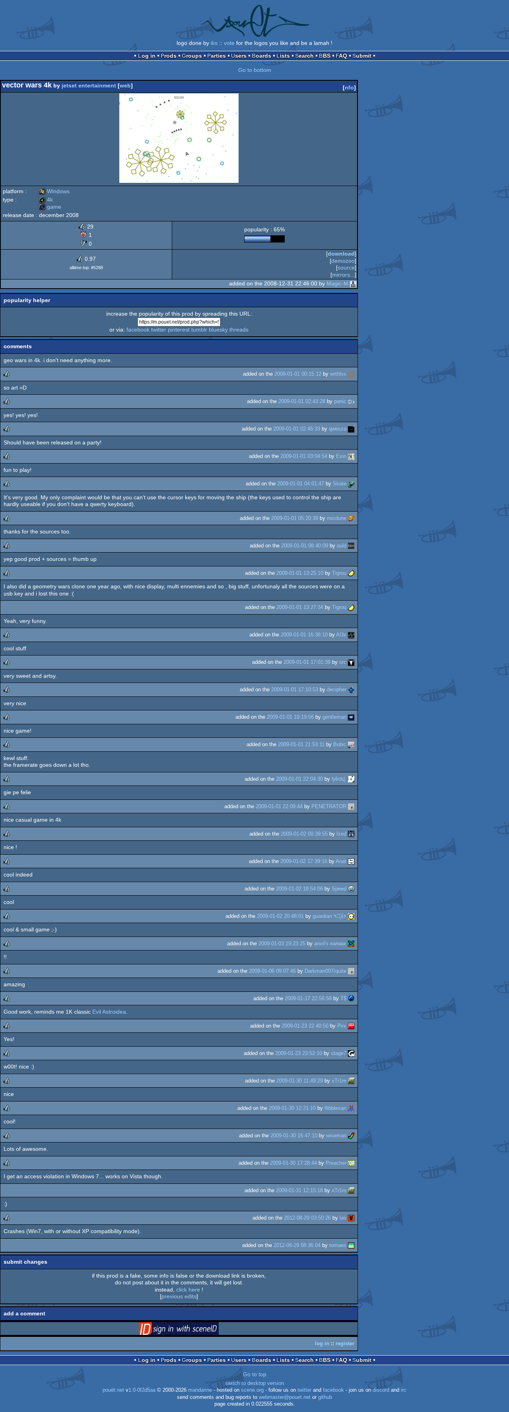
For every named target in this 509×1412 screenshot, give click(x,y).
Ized (341, 834)
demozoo (343, 261)
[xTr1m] (351, 1081)
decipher (336, 689)
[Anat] (351, 861)
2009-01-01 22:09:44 (279, 806)
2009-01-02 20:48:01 (280, 916)
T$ (343, 998)
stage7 (338, 1053)
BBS (324, 55)
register (345, 1343)
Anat (341, 861)
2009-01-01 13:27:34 (299, 607)
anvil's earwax (330, 944)
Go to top (254, 1374)
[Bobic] (351, 744)
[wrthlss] (351, 374)
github (325, 1397)
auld (341, 546)
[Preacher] (351, 1163)
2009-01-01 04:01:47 (300, 484)
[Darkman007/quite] (351, 971)
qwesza (337, 429)
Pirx (341, 1026)
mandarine (200, 1390)
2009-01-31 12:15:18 (299, 1190)
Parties (216, 55)
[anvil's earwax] (351, 944)
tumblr (199, 329)
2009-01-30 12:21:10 (292, 1108)
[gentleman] (351, 717)
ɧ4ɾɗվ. (339, 779)
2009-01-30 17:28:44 (293, 1163)
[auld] (351, 546)
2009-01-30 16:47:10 (293, 1136)
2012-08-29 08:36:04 (297, 1245)
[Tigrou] (351, 573)
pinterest (179, 329)
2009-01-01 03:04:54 (303, 456)
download (341, 253)
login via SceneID (191, 1330)
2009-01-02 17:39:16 (303, 861)
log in (322, 1343)
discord (381, 1390)
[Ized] (351, 834)
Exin (341, 456)
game (50, 207)
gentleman (334, 717)
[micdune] (351, 518)
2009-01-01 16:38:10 (304, 635)
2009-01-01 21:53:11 (301, 744)
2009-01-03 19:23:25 (281, 944)
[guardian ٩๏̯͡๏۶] (351, 916)
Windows (54, 191)
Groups (192, 55)
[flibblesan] (351, 1108)
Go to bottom (254, 70)
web (125, 85)
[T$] (351, 998)
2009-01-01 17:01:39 (307, 662)
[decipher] (351, 689)
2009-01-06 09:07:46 (272, 971)
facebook (138, 329)
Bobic (339, 744)
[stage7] (351, 1053)
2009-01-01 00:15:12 (297, 374)
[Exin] (351, 456)
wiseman (336, 1136)
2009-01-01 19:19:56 (290, 717)
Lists (283, 55)
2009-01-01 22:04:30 (299, 779)
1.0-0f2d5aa (141, 1390)
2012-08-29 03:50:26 (307, 1218)
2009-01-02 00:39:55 (304, 834)
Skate (339, 484)
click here (188, 1289)
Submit (361, 55)
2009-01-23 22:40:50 (305, 1026)
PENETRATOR (328, 806)
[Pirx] (351, 1026)
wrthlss (338, 374)
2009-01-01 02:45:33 (296, 429)
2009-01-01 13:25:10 (299, 573)
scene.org (252, 1390)
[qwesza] (351, 429)
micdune (336, 518)
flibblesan (335, 1108)
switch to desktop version (254, 1383)
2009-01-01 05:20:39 (294, 518)
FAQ (341, 55)
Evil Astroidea (109, 1012)
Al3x (341, 635)
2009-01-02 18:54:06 (299, 889)
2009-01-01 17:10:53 (294, 689)
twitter (158, 329)
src (342, 662)
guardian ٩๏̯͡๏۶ (329, 916)
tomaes (337, 1245)
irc (403, 1390)
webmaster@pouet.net (285, 1397)
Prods (169, 55)
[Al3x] (351, 635)
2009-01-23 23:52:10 (298, 1053)
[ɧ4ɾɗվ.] (351, 779)
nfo (349, 87)
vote (229, 43)
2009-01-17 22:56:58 (308, 998)
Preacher (336, 1163)
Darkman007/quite (325, 971)
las (343, 1218)
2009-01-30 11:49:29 (299, 1081)
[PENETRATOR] (351, 806)
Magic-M (337, 283)
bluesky (218, 329)
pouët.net (113, 1390)
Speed (339, 889)
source (346, 267)
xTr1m (339, 1081)
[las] (351, 1218)
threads (239, 329)
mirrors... (343, 275)
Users (239, 55)
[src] (351, 662)
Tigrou (339, 573)
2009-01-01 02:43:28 (301, 401)
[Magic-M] (353, 283)
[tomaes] (351, 1245)
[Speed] (351, 889)
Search (304, 55)
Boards (261, 55)
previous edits (178, 1296)
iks (214, 43)
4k (46, 199)
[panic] (351, 401)
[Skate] (351, 484)
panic (340, 401)
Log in (146, 55)
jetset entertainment (89, 85)
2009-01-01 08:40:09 (304, 546)
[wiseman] (351, 1136)
